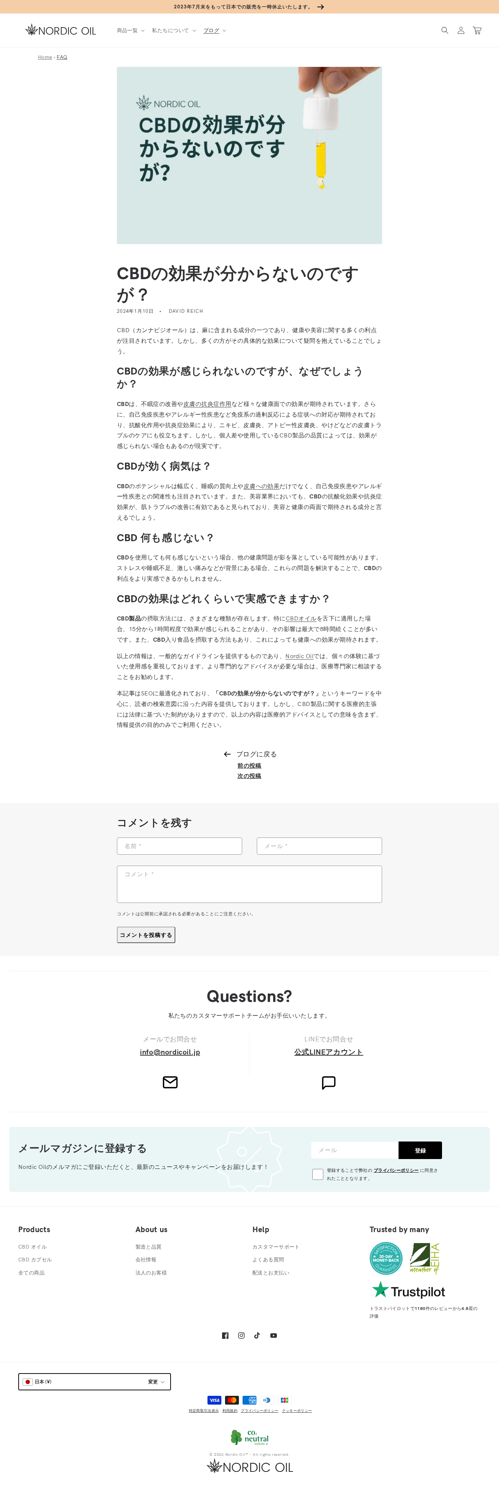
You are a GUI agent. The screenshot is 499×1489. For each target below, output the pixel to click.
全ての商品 (31, 1272)
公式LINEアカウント (328, 1051)
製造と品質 (149, 1246)
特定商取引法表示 (204, 1410)
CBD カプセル (35, 1259)
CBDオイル (301, 618)
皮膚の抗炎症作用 (207, 403)
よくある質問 (268, 1259)
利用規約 (229, 1410)
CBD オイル (32, 1246)
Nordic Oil (299, 656)
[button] (130, 30)
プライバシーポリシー (396, 1170)
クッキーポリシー (297, 1410)
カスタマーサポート (276, 1246)
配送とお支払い (270, 1272)
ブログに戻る (256, 754)
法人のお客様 (151, 1272)
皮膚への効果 (262, 486)
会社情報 (146, 1259)
